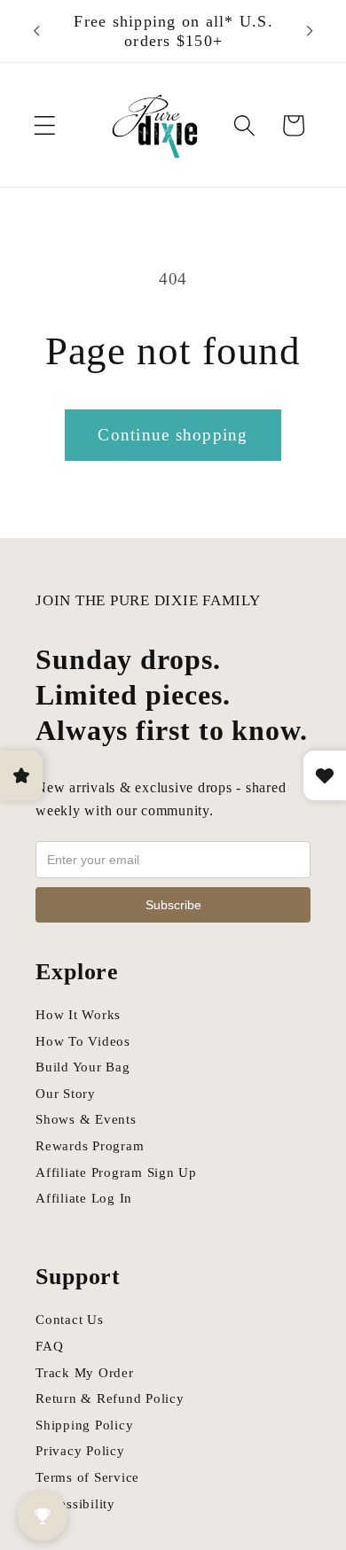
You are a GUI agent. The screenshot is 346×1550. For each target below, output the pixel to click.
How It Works (78, 1015)
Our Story (65, 1094)
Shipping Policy (84, 1425)
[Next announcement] (309, 31)
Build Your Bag (82, 1067)
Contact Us (69, 1319)
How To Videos (82, 1041)
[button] (44, 125)
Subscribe (173, 905)
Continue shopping (173, 434)
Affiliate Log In (83, 1198)
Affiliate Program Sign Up (116, 1172)
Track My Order (84, 1373)
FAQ (49, 1346)
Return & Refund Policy (110, 1398)
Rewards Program (89, 1146)
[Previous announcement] (36, 31)
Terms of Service (87, 1477)
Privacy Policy (80, 1451)
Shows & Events (86, 1119)
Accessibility (75, 1504)
